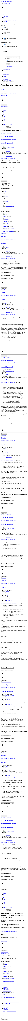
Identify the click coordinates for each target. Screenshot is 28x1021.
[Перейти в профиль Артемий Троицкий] (6, 133)
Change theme (4, 1019)
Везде (6, 27)
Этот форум (8, 30)
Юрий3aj (3, 438)
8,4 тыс (8, 307)
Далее (4, 121)
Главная (5, 15)
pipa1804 (5, 226)
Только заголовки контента (12, 46)
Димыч (3, 292)
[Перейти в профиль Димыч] (3, 289)
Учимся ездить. (12, 93)
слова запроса (9, 40)
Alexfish (5, 221)
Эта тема (7, 32)
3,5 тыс (8, 251)
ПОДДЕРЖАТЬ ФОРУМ (9, 20)
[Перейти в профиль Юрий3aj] (3, 435)
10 (4, 116)
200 (7, 452)
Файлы (5, 17)
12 (4, 119)
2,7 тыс (8, 151)
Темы (6, 29)
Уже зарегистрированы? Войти (11, 48)
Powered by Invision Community (8, 997)
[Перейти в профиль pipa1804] (6, 201)
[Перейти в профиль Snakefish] (3, 233)
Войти (8, 64)
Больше (5, 21)
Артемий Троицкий (7, 136)
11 (4, 118)
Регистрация (6, 69)
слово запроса (10, 38)
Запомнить (9, 61)
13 (4, 120)
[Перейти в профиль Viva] (2, 89)
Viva (5, 91)
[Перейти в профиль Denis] (5, 191)
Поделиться (4, 95)
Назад (4, 110)
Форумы (5, 16)
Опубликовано (8, 139)
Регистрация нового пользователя (9, 931)
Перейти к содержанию (6, 1)
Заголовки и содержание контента (13, 45)
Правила (5, 18)
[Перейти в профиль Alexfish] (5, 196)
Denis (4, 216)
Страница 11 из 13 (8, 124)
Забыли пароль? (10, 66)
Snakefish (3, 236)
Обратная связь (7, 994)
